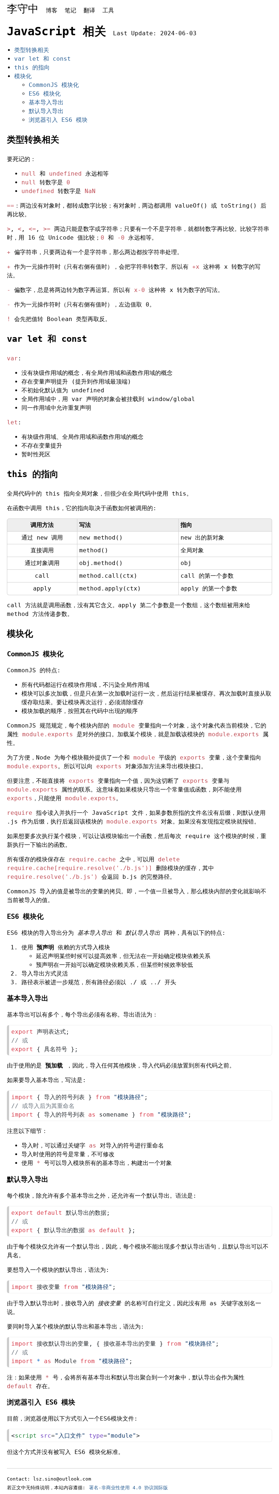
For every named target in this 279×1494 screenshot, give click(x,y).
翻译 (89, 10)
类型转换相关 (31, 50)
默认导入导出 (46, 111)
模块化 (23, 76)
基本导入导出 (46, 102)
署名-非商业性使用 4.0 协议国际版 (128, 1487)
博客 (51, 10)
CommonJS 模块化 (54, 84)
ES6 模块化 (45, 93)
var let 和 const (42, 58)
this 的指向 (32, 67)
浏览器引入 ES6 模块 (58, 119)
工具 (108, 10)
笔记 (70, 10)
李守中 (23, 9)
